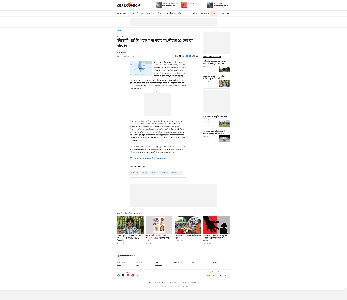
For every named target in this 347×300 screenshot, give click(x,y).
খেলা (154, 13)
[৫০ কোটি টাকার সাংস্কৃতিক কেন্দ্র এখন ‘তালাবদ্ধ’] (224, 123)
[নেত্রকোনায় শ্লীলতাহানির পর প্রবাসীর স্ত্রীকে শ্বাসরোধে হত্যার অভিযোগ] (224, 138)
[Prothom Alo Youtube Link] (133, 275)
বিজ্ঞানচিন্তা (157, 263)
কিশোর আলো (139, 263)
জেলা (119, 31)
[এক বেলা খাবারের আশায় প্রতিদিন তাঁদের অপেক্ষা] (188, 225)
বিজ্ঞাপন (161, 282)
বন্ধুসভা (194, 263)
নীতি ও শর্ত (176, 282)
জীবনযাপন (173, 13)
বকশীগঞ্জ (154, 173)
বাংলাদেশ (125, 13)
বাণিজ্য (143, 13)
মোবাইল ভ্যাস (158, 266)
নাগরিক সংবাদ (121, 263)
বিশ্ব (138, 13)
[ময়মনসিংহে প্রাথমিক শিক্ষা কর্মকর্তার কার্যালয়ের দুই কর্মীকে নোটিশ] (224, 83)
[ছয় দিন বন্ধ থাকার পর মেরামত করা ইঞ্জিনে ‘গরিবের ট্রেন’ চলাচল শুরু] (224, 68)
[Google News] (137, 276)
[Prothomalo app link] (211, 275)
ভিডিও (179, 13)
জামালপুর (144, 173)
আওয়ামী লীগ (134, 173)
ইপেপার (119, 266)
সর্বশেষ (119, 13)
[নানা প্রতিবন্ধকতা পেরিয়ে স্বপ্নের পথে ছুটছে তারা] (159, 225)
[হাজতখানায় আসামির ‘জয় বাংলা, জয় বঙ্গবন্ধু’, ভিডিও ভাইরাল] (159, 5)
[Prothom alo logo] (126, 256)
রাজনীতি (132, 13)
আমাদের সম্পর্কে (152, 282)
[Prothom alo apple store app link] (224, 275)
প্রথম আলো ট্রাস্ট (178, 263)
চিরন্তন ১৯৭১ (214, 263)
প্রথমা (137, 266)
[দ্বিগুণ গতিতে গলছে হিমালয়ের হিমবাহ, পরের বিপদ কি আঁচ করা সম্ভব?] (210, 5)
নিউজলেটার (193, 282)
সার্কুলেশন (168, 282)
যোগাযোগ (184, 282)
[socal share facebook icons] (176, 57)
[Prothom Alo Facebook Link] (119, 275)
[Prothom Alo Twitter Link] (124, 275)
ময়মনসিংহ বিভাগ (176, 173)
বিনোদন (160, 13)
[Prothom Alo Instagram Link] (129, 275)
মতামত (149, 13)
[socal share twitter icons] (180, 57)
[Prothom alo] (129, 5)
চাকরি (166, 13)
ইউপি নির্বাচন (164, 173)
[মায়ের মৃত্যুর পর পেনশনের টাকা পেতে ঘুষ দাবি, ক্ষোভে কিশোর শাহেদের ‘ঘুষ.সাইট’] (130, 225)
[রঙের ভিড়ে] (184, 5)
